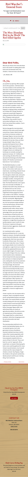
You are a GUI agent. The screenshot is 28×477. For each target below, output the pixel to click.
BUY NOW (14, 398)
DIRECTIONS (14, 426)
